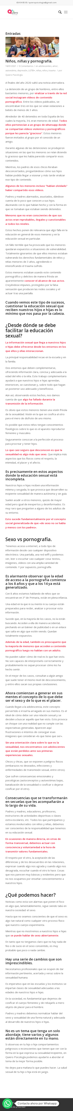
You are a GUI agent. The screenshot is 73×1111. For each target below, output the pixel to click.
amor (55, 66)
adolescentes (45, 66)
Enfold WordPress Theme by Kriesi (39, 1102)
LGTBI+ (31, 70)
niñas (38, 70)
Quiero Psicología (14, 74)
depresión (22, 70)
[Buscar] (58, 12)
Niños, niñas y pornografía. (28, 61)
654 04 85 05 (21, 2)
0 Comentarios (26, 66)
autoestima (10, 70)
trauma (52, 70)
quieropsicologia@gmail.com (43, 2)
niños (45, 70)
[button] (7, 1103)
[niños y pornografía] (32, 47)
